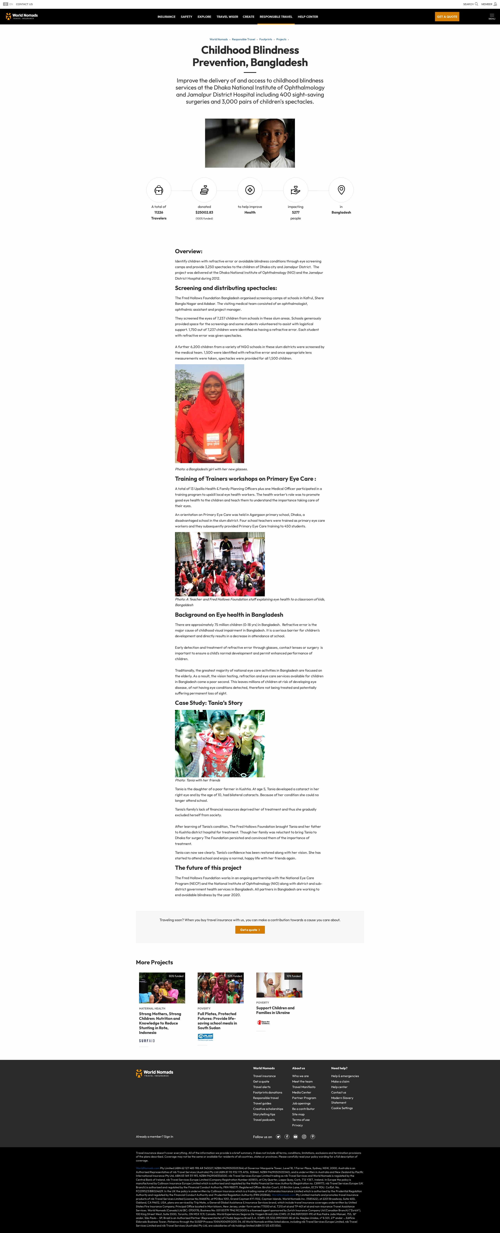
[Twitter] (278, 1136)
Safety (186, 16)
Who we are (300, 1076)
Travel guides (262, 1103)
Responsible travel (266, 1098)
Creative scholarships (268, 1109)
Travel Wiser (227, 16)
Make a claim (340, 1081)
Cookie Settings (342, 1108)
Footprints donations (267, 1092)
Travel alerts (262, 1087)
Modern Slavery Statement (342, 1100)
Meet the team (302, 1081)
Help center (339, 1087)
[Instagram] (304, 1136)
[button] (492, 17)
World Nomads (22, 16)
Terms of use (301, 1120)
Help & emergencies (345, 1076)
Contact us (24, 4)
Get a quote (447, 16)
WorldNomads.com (148, 1168)
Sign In (168, 1136)
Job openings (301, 1103)
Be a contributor (303, 1109)
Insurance (166, 16)
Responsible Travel (276, 16)
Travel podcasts (264, 1120)
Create (248, 16)
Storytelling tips (264, 1114)
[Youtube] (295, 1136)
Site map (298, 1114)
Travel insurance (264, 1076)
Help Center (308, 16)
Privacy (297, 1125)
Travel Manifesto (303, 1087)
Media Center (301, 1092)
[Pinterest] (312, 1136)
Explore (204, 16)
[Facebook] (287, 1136)
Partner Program (304, 1098)
